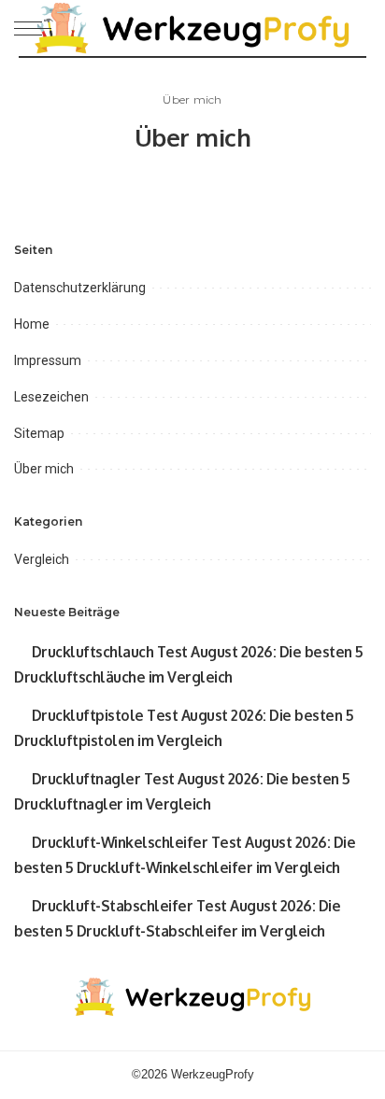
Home (32, 324)
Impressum (47, 360)
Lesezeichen (51, 396)
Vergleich (41, 559)
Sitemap (39, 433)
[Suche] (356, 28)
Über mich (44, 468)
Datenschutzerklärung (80, 287)
